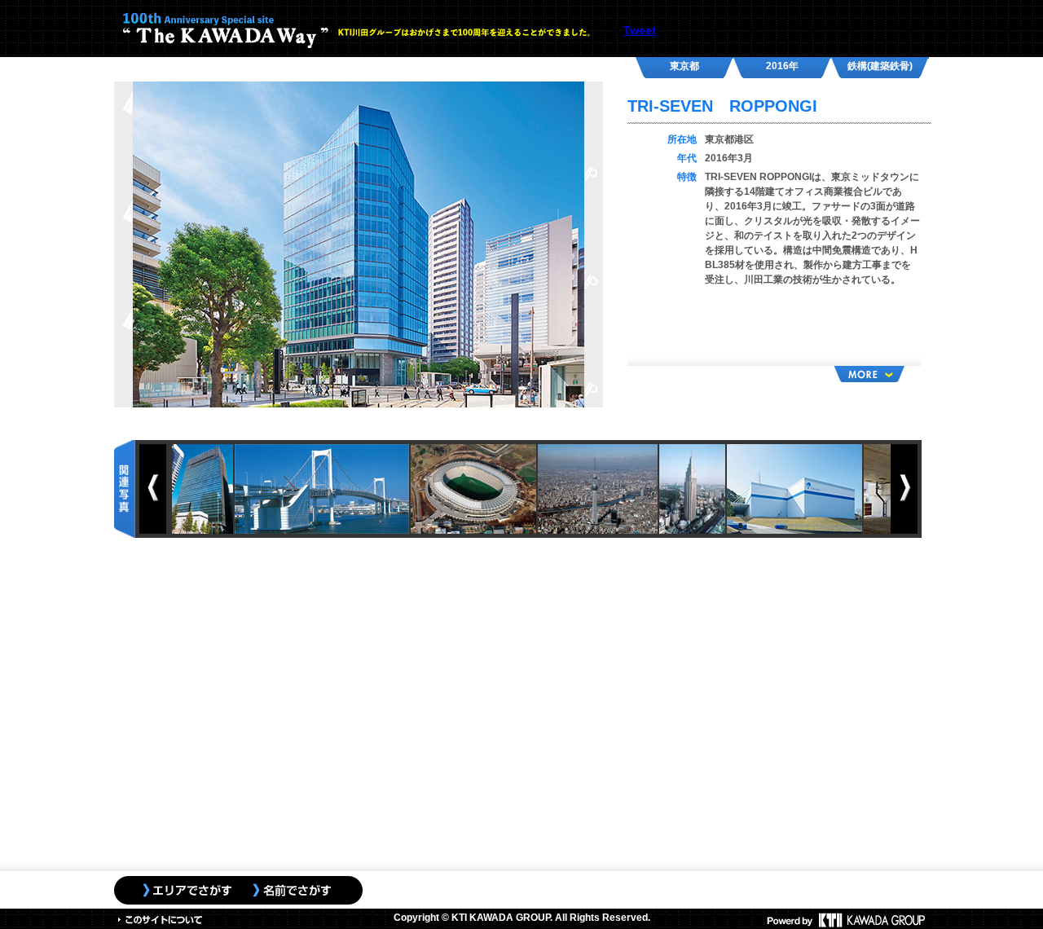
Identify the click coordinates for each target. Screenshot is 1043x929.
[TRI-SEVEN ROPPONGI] (358, 243)
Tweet (639, 30)
